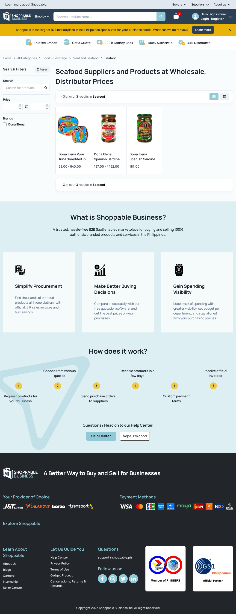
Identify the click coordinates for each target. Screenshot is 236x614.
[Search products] (46, 88)
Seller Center (12, 587)
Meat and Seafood (86, 58)
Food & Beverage (55, 58)
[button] (20, 105)
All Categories (27, 58)
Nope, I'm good (135, 436)
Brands (8, 118)
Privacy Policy (60, 563)
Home (7, 58)
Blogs (7, 569)
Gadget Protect (61, 575)
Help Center (101, 436)
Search (8, 80)
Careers (9, 575)
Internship (10, 581)
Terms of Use (59, 569)
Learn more (203, 30)
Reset (43, 69)
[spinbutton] (13, 107)
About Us (9, 564)
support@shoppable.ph (115, 557)
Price (6, 99)
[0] (176, 17)
